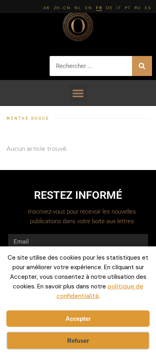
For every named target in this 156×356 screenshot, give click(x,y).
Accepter (78, 318)
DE (109, 7)
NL (77, 7)
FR (99, 7)
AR (46, 7)
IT (118, 7)
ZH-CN (62, 7)
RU (137, 7)
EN (88, 7)
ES (148, 7)
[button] (78, 93)
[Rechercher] (142, 66)
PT (127, 7)
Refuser (78, 340)
